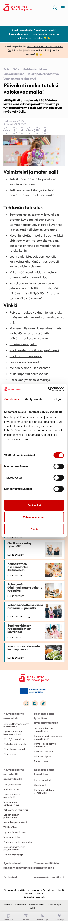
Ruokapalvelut (41, 761)
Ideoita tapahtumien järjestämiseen (14, 848)
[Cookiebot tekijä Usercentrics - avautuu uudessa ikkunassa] (48, 389)
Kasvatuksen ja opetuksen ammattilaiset (48, 737)
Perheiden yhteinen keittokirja (30, 380)
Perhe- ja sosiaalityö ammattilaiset (45, 745)
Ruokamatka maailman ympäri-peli (34, 350)
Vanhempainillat (12, 837)
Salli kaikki (34, 505)
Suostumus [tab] (11, 399)
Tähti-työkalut (10, 827)
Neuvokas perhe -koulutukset (45, 772)
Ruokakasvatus (11, 789)
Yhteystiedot (10, 754)
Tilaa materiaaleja (13, 854)
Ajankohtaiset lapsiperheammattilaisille (18, 865)
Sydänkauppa (54, 904)
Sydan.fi (8, 904)
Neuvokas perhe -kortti (15, 822)
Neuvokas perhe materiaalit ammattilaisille (13, 774)
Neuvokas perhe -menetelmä (14, 716)
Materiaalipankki (12, 784)
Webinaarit (40, 785)
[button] (55, 9)
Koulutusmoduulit (43, 780)
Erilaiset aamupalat (23, 344)
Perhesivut (10, 877)
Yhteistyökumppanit (14, 748)
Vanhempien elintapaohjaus (11, 803)
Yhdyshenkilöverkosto (14, 744)
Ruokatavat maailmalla (26, 356)
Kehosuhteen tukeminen (15, 809)
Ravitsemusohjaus (43, 751)
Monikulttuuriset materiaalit (11, 796)
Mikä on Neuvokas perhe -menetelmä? (17, 725)
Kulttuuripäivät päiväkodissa (29, 374)
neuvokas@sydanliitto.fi (49, 877)
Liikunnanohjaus (42, 756)
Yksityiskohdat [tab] (33, 399)
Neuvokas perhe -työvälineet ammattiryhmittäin (46, 718)
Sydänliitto (20, 904)
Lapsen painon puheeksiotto (11, 816)
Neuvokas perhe (36, 904)
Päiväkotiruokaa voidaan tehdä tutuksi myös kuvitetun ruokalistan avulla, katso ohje (37, 317)
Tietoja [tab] (56, 399)
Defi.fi (32, 908)
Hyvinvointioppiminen (14, 832)
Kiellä (34, 528)
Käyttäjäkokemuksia (14, 739)
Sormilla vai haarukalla (25, 362)
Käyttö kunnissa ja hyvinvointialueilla (12, 733)
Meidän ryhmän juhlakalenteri (30, 368)
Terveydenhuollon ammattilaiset (43, 729)
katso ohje (41, 338)
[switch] (58, 466)
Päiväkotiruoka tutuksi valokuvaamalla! (30, 88)
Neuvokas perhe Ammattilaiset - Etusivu (28, 7)
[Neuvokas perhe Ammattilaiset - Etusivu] (34, 678)
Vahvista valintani (34, 517)
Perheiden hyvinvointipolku (17, 841)
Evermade (40, 897)
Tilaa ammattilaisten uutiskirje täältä (47, 865)
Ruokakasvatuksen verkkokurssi (44, 791)
